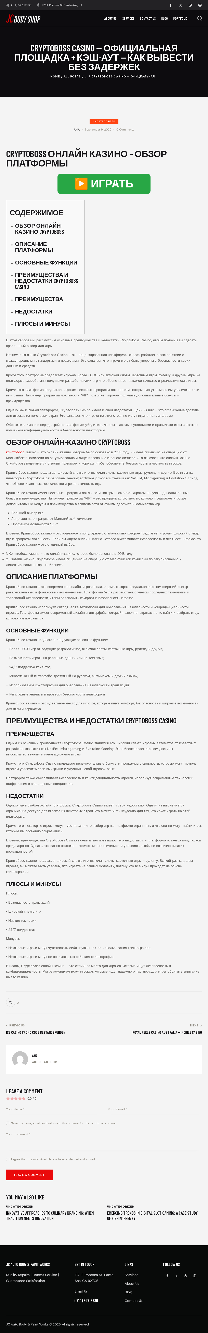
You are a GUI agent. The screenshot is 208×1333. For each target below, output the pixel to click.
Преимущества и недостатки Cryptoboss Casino (46, 280)
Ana (35, 1055)
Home (55, 76)
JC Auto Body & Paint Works (27, 1324)
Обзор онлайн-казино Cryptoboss (39, 228)
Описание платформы (34, 247)
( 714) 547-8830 (86, 1300)
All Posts (72, 76)
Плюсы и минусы (42, 323)
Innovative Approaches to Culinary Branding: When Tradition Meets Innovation (50, 1215)
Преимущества (39, 299)
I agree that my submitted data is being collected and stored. (53, 1159)
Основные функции (46, 262)
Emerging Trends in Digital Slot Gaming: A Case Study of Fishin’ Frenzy (152, 1215)
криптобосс (15, 452)
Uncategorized (104, 121)
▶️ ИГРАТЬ (104, 183)
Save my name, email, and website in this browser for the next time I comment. (65, 1123)
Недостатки (34, 311)
